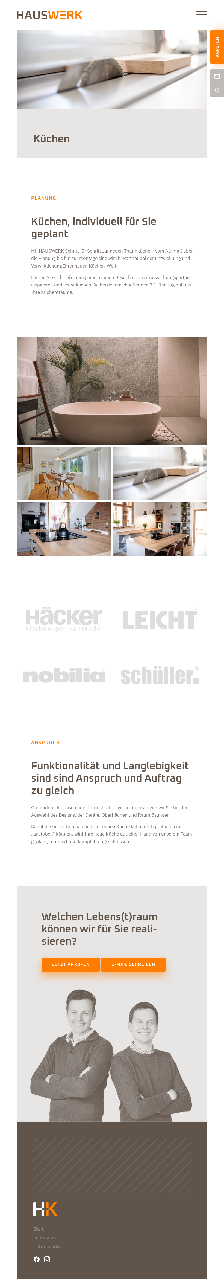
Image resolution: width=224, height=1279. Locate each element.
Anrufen (217, 47)
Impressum (45, 1238)
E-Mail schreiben (133, 964)
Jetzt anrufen (71, 964)
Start (38, 1229)
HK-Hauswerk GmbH (49, 15)
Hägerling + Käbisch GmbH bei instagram (47, 1259)
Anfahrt (217, 90)
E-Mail (217, 76)
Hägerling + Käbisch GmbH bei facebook (36, 1259)
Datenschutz (47, 1247)
